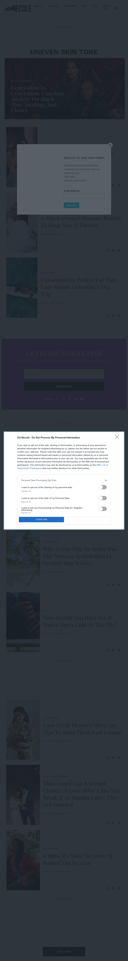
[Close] (118, 438)
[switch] (103, 487)
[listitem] (64, 480)
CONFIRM (41, 519)
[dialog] (64, 480)
